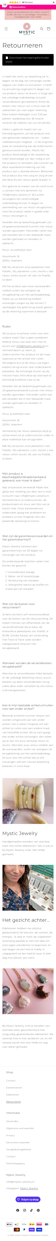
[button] (6, 28)
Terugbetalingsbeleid (18, 1149)
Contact (11, 1080)
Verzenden (12, 1121)
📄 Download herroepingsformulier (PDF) (27, 59)
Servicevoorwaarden (18, 1142)
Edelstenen (12, 1094)
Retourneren (13, 1101)
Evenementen (14, 1087)
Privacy (10, 1135)
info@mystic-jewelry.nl (30, 346)
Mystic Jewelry (29, 1188)
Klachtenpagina (15, 1163)
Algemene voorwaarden (20, 1128)
